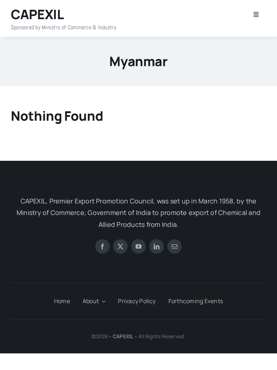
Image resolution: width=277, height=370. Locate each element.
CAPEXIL (123, 336)
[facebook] (102, 246)
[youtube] (138, 246)
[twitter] (120, 246)
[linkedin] (156, 246)
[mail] (174, 246)
